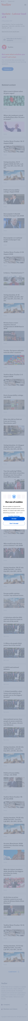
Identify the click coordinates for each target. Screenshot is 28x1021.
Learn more (19, 512)
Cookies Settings (14, 516)
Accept (14, 518)
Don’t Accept (14, 523)
